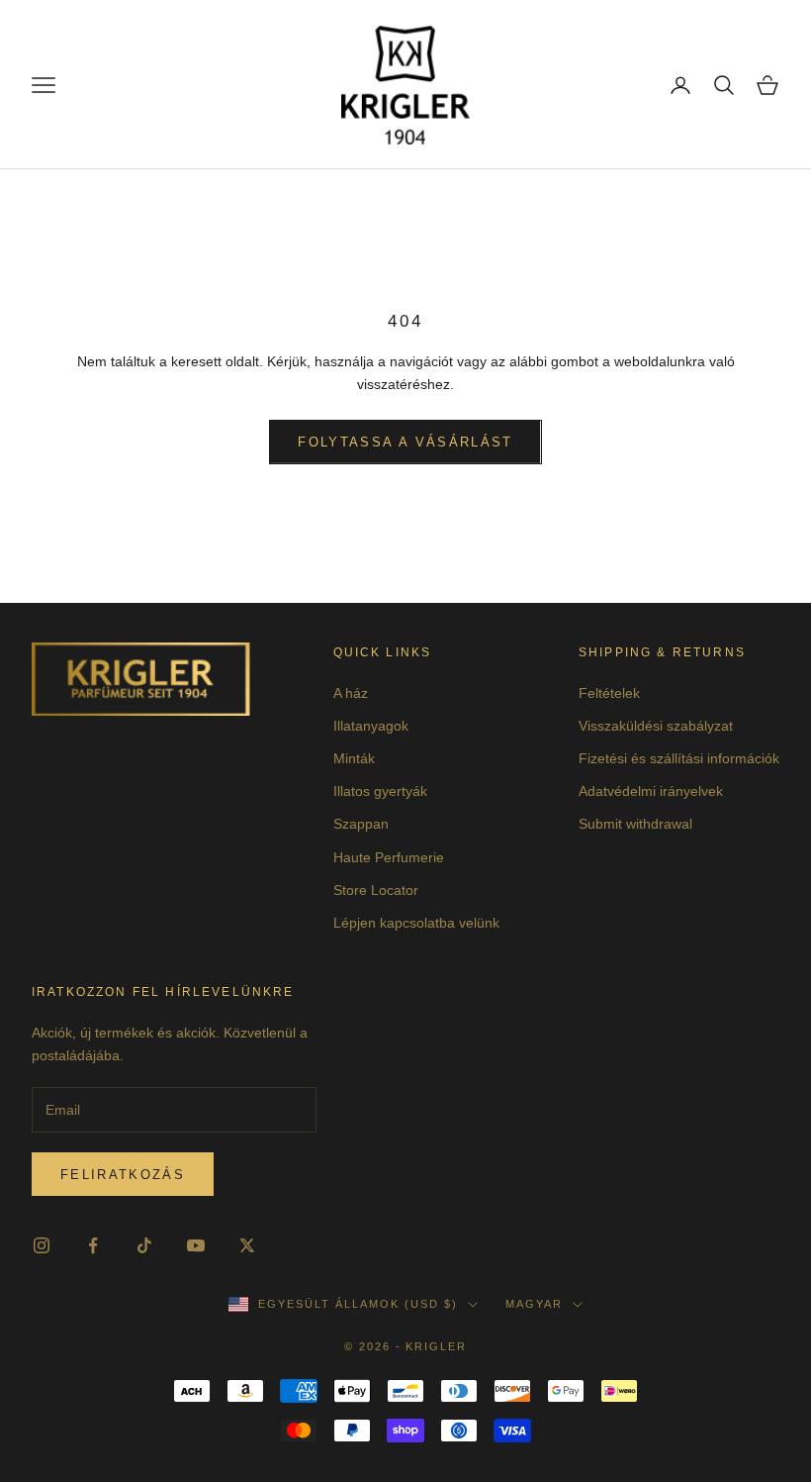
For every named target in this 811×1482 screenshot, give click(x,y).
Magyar (534, 1304)
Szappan (361, 824)
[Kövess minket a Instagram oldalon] (41, 1245)
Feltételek (609, 693)
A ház (350, 693)
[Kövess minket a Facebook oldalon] (93, 1245)
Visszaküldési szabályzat (656, 726)
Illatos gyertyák (380, 791)
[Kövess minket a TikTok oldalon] (144, 1245)
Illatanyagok (370, 726)
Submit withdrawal (635, 824)
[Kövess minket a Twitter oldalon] (247, 1245)
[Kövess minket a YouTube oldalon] (196, 1245)
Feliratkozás (122, 1174)
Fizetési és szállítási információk (679, 758)
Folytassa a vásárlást (405, 442)
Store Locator (375, 890)
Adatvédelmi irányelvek (651, 791)
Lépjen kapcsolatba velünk (416, 923)
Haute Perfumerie (388, 857)
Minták (354, 758)
